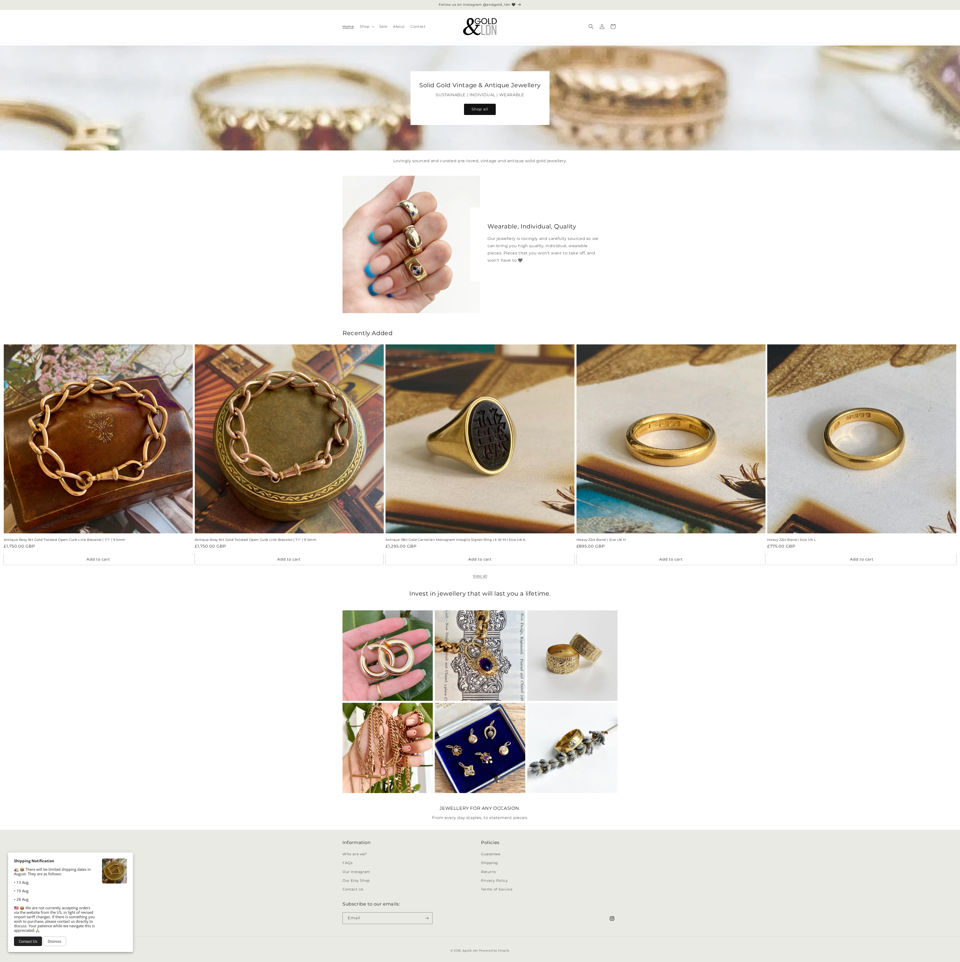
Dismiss (54, 941)
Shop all (480, 109)
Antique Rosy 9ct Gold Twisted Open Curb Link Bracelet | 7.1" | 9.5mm (65, 540)
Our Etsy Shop (356, 880)
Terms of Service (496, 889)
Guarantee (490, 854)
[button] (366, 26)
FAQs (347, 863)
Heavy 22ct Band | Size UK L (791, 540)
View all (480, 576)
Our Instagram (356, 872)
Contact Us (353, 889)
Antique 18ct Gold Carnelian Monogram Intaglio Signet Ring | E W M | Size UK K (455, 540)
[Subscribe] (426, 918)
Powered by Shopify (494, 950)
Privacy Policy (494, 880)
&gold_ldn (470, 950)
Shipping (489, 863)
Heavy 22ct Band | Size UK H (601, 540)
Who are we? (354, 854)
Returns (488, 872)
